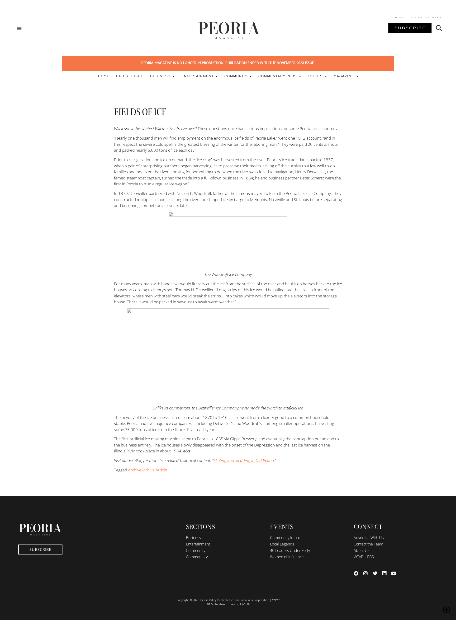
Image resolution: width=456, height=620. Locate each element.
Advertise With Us (369, 537)
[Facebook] (356, 573)
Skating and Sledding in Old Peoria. (244, 460)
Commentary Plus (277, 76)
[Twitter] (375, 573)
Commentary (197, 556)
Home (103, 76)
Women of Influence (287, 556)
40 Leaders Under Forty (290, 550)
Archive (134, 470)
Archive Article (154, 470)
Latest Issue (129, 76)
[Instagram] (365, 573)
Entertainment (197, 76)
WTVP (437, 17)
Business (160, 76)
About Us (361, 550)
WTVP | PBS (364, 556)
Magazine (343, 76)
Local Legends (282, 544)
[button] (19, 27)
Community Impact (286, 537)
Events (315, 76)
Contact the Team (368, 544)
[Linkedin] (384, 573)
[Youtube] (394, 573)
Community (235, 76)
